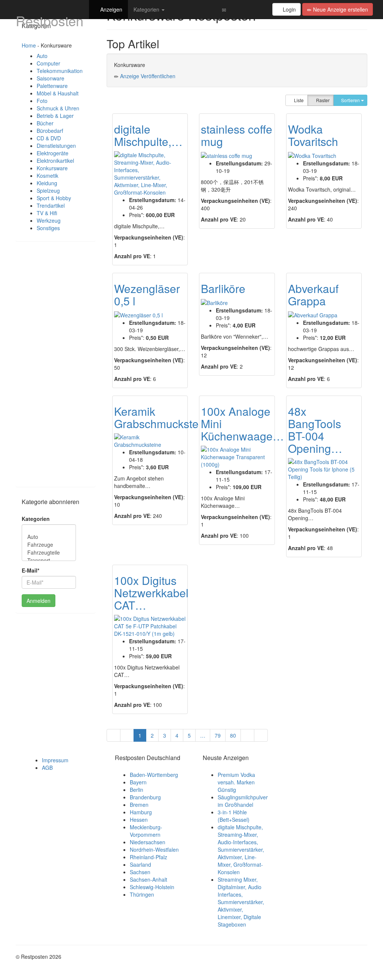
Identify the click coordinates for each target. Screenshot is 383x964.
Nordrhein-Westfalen (154, 849)
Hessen (139, 819)
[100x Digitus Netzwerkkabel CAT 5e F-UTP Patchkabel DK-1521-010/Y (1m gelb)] (150, 626)
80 (233, 735)
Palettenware (52, 85)
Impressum (55, 760)
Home (29, 45)
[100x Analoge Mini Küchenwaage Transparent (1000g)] (237, 457)
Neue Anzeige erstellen (340, 9)
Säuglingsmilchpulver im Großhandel (243, 800)
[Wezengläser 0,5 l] (138, 315)
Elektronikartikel (55, 160)
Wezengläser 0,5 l (147, 294)
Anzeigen (110, 9)
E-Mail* (30, 570)
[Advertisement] (55, 367)
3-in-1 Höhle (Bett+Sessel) (233, 815)
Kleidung (47, 183)
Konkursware (52, 168)
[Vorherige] (127, 735)
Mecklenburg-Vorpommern (146, 830)
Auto (42, 56)
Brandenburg (145, 797)
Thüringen (142, 894)
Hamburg (141, 812)
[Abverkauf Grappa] (312, 315)
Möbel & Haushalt (58, 93)
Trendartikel (51, 205)
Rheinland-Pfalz (148, 857)
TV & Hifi (47, 213)
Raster (322, 100)
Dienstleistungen (56, 145)
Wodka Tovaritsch (313, 135)
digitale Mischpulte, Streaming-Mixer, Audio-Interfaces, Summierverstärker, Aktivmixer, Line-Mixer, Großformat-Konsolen (241, 849)
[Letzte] (261, 735)
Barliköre (223, 288)
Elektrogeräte (52, 153)
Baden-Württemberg (154, 774)
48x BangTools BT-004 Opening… (315, 429)
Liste (298, 100)
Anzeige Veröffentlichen (147, 76)
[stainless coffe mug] (226, 155)
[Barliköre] (214, 302)
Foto (42, 100)
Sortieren (350, 100)
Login (288, 9)
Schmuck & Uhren (58, 108)
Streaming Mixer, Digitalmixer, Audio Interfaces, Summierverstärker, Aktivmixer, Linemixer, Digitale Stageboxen (241, 902)
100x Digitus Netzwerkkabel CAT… (151, 592)
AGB (47, 767)
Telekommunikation (60, 70)
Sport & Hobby (54, 198)
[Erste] (113, 735)
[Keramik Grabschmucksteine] (150, 440)
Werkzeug (49, 220)
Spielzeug (48, 190)
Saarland (140, 864)
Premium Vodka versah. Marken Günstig (236, 782)
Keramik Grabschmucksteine (164, 417)
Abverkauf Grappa (313, 294)
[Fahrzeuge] (49, 545)
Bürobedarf (50, 130)
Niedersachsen (147, 842)
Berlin (136, 789)
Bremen (139, 804)
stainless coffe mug (236, 135)
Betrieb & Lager (55, 115)
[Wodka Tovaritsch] (312, 155)
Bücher (45, 123)
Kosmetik (47, 175)
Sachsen (140, 872)
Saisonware (50, 78)
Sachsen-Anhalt (148, 879)
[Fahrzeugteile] (49, 552)
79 (218, 735)
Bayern (138, 782)
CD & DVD (49, 138)
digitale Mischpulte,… (148, 135)
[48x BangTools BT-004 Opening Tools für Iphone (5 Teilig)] (324, 469)
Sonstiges (48, 228)
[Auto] (49, 537)
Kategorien (147, 9)
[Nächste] (247, 735)
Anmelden (38, 600)
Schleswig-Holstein (152, 887)
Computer (48, 63)
